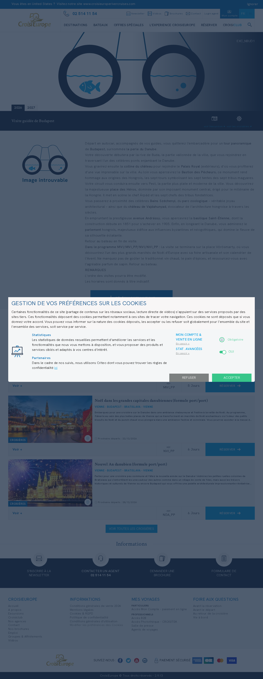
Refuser (189, 377)
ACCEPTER (232, 377)
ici (55, 368)
